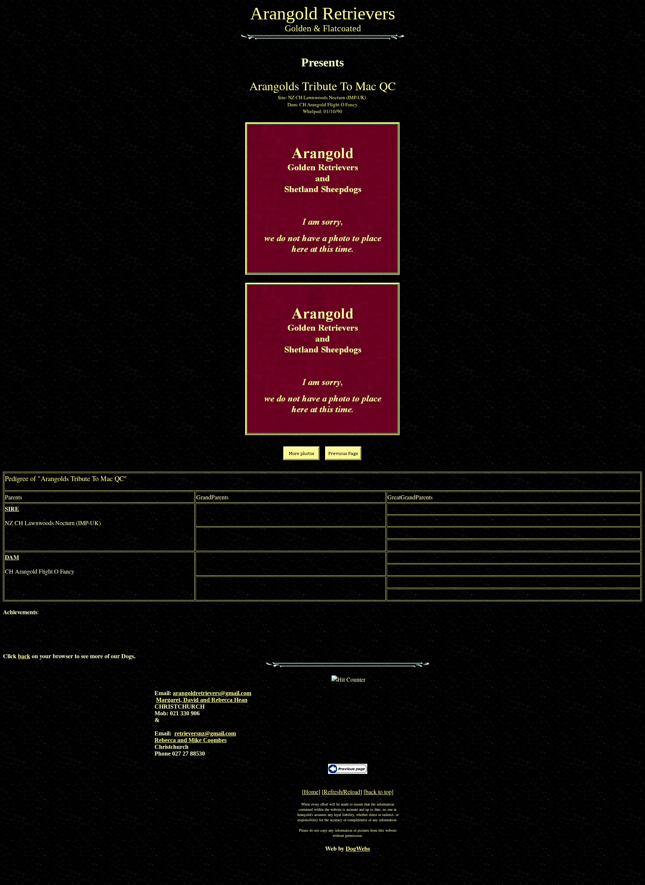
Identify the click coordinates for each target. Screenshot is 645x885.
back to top (378, 791)
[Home (310, 791)
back (24, 656)
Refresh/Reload (342, 791)
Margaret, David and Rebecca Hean (201, 700)
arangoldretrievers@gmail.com (212, 693)
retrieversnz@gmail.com (205, 733)
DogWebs (358, 848)
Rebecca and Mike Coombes (191, 740)
